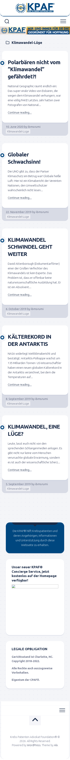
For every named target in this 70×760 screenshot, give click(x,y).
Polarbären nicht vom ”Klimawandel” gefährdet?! (34, 69)
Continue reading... (20, 112)
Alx (56, 745)
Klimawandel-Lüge (18, 131)
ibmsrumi (34, 126)
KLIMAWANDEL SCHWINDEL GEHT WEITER (30, 247)
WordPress (34, 745)
